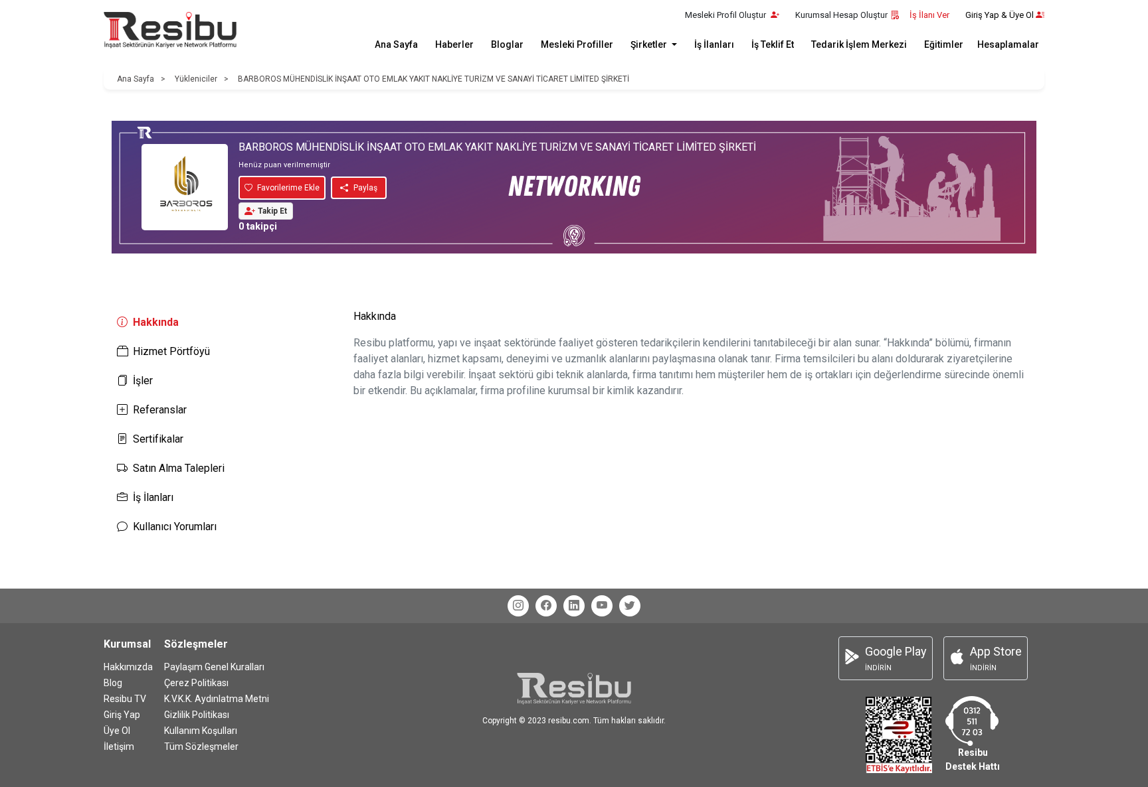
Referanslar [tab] (160, 409)
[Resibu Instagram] (518, 605)
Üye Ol (117, 730)
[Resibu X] (629, 605)
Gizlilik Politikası (196, 714)
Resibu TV (125, 698)
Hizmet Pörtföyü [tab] (171, 351)
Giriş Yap (122, 714)
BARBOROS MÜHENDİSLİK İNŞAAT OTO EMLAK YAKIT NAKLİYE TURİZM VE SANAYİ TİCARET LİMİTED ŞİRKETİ (433, 79)
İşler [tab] (143, 380)
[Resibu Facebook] (546, 605)
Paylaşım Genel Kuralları (214, 667)
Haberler (454, 44)
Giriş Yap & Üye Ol (999, 15)
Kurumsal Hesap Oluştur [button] (841, 15)
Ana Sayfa (396, 44)
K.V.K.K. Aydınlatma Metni (216, 698)
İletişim (119, 746)
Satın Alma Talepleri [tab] (179, 468)
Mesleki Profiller (577, 44)
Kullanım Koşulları (200, 730)
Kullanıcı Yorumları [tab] (175, 526)
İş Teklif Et (772, 44)
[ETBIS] (899, 734)
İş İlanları (714, 44)
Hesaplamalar (1008, 44)
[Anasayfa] (170, 30)
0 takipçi (258, 226)
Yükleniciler (196, 79)
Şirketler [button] (649, 44)
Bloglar (507, 44)
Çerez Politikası (196, 683)
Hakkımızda (128, 667)
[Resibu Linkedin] (574, 605)
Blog (113, 683)
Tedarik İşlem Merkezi (859, 44)
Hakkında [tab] (156, 322)
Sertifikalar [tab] (158, 439)
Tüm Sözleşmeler (201, 746)
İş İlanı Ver (929, 15)
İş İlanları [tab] (153, 497)
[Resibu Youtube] (602, 605)
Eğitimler (943, 44)
